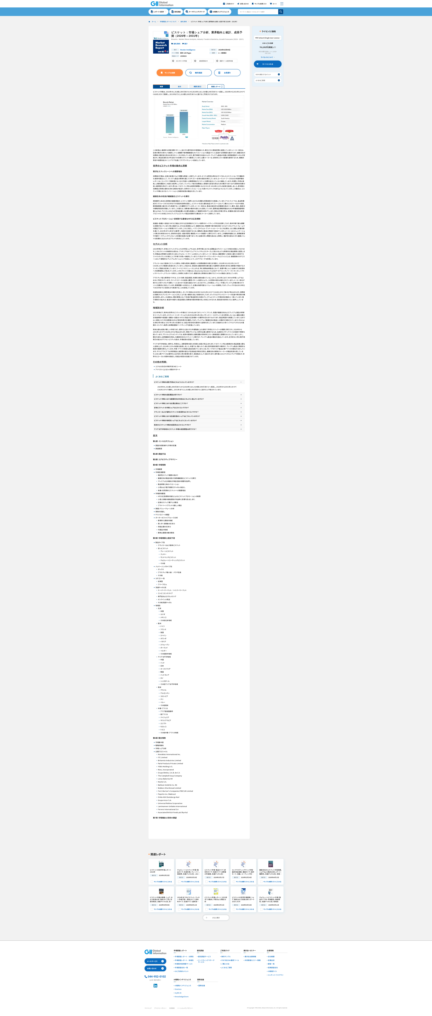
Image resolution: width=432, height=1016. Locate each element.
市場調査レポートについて (168, 21)
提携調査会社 (273, 968)
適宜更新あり (204, 61)
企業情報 (270, 951)
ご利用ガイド (225, 951)
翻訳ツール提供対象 (227, 61)
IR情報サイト (272, 971)
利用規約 (172, 1008)
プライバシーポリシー (160, 1008)
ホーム (153, 21)
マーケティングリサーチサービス (206, 961)
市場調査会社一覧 (181, 968)
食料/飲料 (183, 21)
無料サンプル (226, 956)
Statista (178, 989)
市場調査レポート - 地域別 (184, 960)
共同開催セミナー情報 (253, 960)
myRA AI (178, 993)
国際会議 (201, 986)
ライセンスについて (267, 57)
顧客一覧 (271, 964)
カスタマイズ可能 (181, 61)
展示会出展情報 (250, 956)
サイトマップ (148, 1008)
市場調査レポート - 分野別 (184, 956)
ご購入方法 (225, 964)
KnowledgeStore (182, 997)
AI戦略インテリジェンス (183, 986)
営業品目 (271, 960)
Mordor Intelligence (187, 50)
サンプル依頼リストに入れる (163, 882)
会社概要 (271, 956)
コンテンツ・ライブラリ (275, 975)
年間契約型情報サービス (183, 964)
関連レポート (215, 86)
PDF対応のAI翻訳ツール (230, 960)
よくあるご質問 (226, 968)
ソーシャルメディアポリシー (185, 1008)
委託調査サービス (204, 956)
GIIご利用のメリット (182, 971)
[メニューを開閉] (282, 3)
